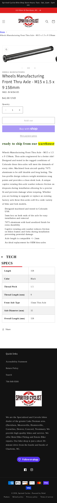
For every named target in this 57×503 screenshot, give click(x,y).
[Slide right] (35, 68)
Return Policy (12, 368)
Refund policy (18, 497)
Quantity (6, 104)
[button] (3, 21)
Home (2, 32)
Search (9, 375)
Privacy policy (32, 497)
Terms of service (46, 497)
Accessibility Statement (16, 362)
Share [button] (8, 329)
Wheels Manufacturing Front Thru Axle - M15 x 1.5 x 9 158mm (27, 35)
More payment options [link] (28, 136)
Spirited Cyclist (24, 493)
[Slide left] (22, 68)
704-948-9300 (12, 382)
